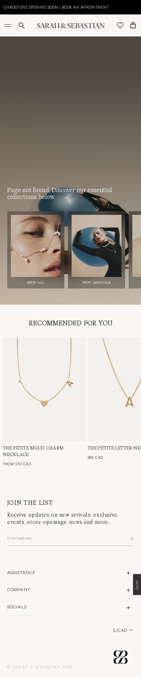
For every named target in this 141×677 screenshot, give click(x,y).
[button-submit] (131, 538)
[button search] (21, 25)
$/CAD (120, 630)
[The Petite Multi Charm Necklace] (44, 390)
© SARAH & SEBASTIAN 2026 (40, 666)
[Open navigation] (8, 25)
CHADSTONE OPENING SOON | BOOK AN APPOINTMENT (56, 7)
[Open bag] (133, 25)
